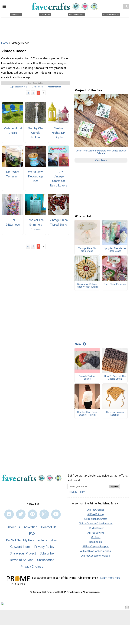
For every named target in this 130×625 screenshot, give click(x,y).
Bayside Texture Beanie (87, 377)
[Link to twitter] (21, 514)
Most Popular (54, 87)
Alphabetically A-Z (18, 87)
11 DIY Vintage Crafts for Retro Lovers (58, 178)
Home (5, 43)
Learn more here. (110, 577)
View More (101, 160)
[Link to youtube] (56, 514)
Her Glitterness (13, 222)
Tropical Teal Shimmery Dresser (35, 224)
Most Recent (37, 87)
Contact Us (48, 527)
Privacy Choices (32, 566)
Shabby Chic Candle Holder (36, 132)
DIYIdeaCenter (96, 528)
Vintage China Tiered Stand (59, 222)
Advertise (30, 527)
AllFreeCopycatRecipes (95, 546)
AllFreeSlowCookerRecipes (95, 551)
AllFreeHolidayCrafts (95, 518)
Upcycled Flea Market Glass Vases (115, 250)
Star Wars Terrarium (12, 174)
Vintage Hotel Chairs (13, 130)
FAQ (32, 533)
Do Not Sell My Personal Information (32, 540)
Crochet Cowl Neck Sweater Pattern (87, 413)
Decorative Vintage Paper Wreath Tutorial (87, 285)
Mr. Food (95, 537)
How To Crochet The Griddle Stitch (115, 377)
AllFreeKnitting (95, 514)
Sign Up (114, 486)
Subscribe (47, 553)
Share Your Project (23, 553)
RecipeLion (95, 541)
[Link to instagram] (44, 514)
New (78, 344)
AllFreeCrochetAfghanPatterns (95, 523)
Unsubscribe (45, 560)
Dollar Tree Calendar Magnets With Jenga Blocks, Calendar (101, 152)
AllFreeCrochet (95, 509)
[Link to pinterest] (32, 514)
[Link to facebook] (9, 514)
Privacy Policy (44, 547)
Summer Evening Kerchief (115, 413)
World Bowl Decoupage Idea (35, 176)
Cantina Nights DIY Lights (59, 132)
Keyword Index (20, 547)
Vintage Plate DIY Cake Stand (87, 250)
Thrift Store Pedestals (115, 284)
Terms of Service (21, 560)
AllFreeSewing (96, 532)
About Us (13, 527)
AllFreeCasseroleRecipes (95, 555)
